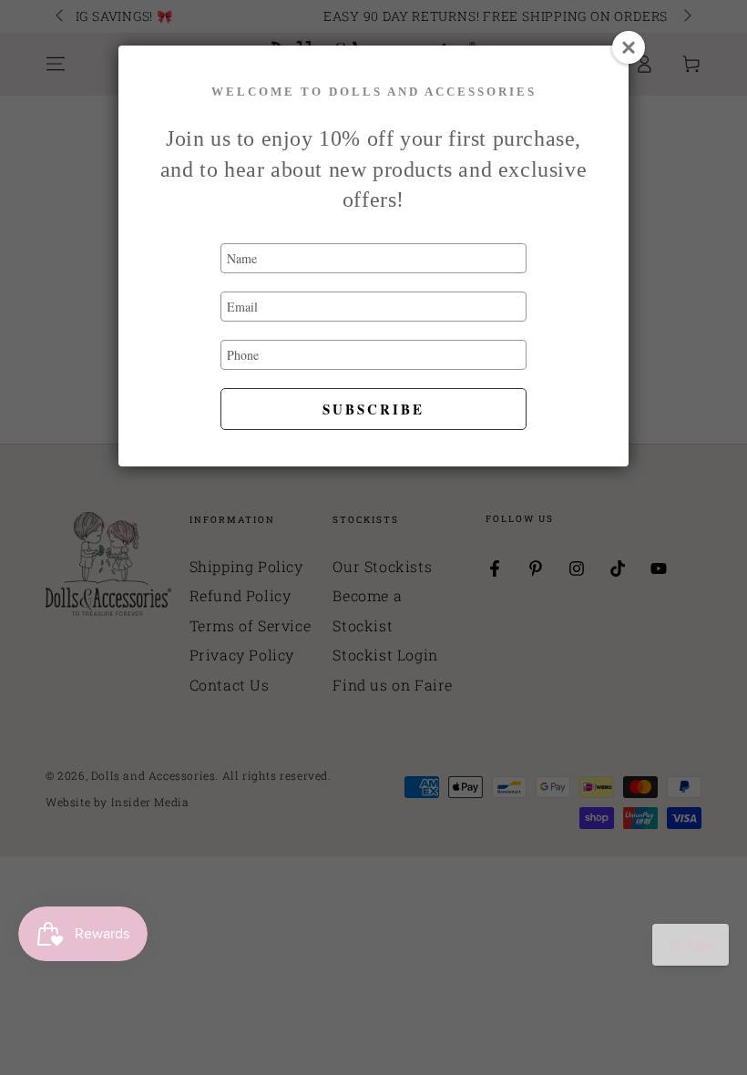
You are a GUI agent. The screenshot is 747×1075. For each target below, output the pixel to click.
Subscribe (373, 409)
